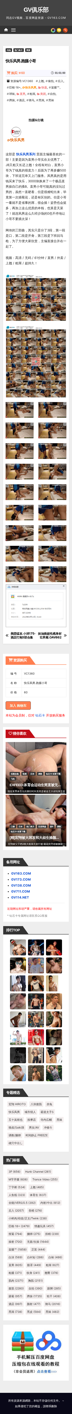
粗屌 (32, 93)
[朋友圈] (53, 30)
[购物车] (59, 30)
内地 (9, 50)
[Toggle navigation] (13, 30)
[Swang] (54, 947)
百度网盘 (42, 826)
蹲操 (12, 100)
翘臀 (51, 1272)
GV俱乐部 (36, 9)
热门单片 (19, 50)
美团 (43, 93)
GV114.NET (20, 897)
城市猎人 (30, 1112)
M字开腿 (18, 1179)
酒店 (22, 100)
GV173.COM (21, 879)
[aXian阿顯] (36, 1073)
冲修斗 (48, 1127)
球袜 (12, 93)
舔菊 (15, 1296)
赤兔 (49, 1104)
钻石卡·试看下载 (53, 774)
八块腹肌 (36, 1104)
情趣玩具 (44, 1226)
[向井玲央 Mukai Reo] (54, 1055)
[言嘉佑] (18, 983)
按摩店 (31, 1119)
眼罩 (34, 1265)
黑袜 (51, 100)
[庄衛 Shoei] (36, 1037)
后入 (60, 81)
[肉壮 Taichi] (54, 1073)
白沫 (15, 1257)
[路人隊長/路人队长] (36, 1055)
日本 (32, 774)
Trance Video (45, 1179)
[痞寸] (36, 1001)
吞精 (35, 1210)
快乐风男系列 (25, 154)
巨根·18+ (15, 87)
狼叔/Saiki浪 (16, 1127)
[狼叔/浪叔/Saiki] (18, 965)
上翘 (41, 81)
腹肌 (16, 1288)
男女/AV (34, 1127)
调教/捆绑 (15, 1135)
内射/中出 (50, 1202)
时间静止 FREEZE (37, 1135)
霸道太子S (47, 1112)
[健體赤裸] (18, 1037)
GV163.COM (21, 873)
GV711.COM (20, 891)
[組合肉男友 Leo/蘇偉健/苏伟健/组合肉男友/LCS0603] (36, 965)
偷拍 (51, 81)
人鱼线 (17, 1195)
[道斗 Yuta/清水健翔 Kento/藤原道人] (54, 1001)
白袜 (55, 1257)
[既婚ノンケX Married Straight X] (18, 1001)
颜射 (33, 1304)
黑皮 (34, 1311)
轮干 (54, 1296)
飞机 (13, 779)
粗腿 (15, 1272)
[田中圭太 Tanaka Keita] (54, 1019)
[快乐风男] (16, 132)
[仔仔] (18, 1055)
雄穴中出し (16, 1143)
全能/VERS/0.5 (22, 1202)
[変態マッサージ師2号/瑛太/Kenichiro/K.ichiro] (54, 983)
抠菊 (15, 1234)
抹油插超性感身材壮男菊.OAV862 (50, 635)
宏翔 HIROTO (17, 1104)
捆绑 (33, 1234)
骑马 (31, 100)
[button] (65, 30)
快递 (44, 87)
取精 (25, 774)
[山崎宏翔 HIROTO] (18, 947)
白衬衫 (35, 1257)
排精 (52, 1234)
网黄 (28, 50)
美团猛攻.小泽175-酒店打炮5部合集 (23, 635)
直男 (22, 93)
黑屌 (41, 100)
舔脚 (54, 1288)
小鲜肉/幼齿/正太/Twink (28, 1218)
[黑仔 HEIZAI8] (36, 1019)
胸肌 (35, 1280)
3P (14, 1171)
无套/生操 (38, 1241)
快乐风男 (30, 87)
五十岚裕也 (16, 1119)
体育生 (38, 1195)
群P (51, 826)
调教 (40, 774)
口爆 (13, 826)
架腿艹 (55, 87)
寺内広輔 (46, 1119)
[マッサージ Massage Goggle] (54, 1037)
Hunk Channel (38, 1171)
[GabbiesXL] (18, 1073)
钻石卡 (40, 715)
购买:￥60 (18, 73)
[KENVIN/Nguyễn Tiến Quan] (36, 947)
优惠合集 (15, 774)
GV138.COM (21, 885)
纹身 (33, 1272)
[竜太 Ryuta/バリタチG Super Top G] (36, 983)
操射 (15, 1241)
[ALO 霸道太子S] (18, 1019)
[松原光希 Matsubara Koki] (54, 965)
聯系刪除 (51, 1406)
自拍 (53, 93)
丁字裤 (17, 1187)
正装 (38, 1249)
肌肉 (16, 1280)
